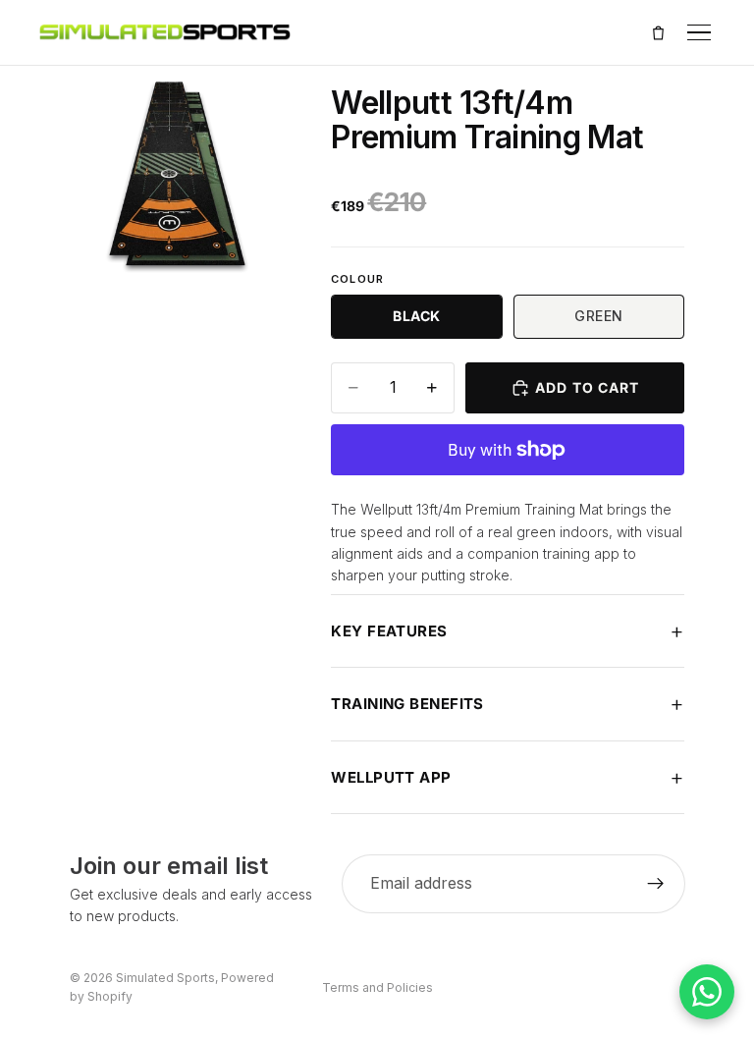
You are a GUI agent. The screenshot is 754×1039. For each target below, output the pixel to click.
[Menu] (699, 33)
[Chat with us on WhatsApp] (706, 991)
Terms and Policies (377, 987)
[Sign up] (654, 883)
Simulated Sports (165, 977)
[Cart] (658, 33)
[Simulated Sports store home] (165, 32)
